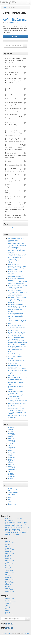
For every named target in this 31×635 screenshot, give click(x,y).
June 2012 (10, 471)
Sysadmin (10, 502)
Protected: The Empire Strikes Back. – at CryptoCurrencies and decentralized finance (17, 287)
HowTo (9, 490)
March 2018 (11, 433)
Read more (16, 36)
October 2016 (11, 442)
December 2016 (12, 440)
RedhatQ (10, 497)
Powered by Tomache (7, 633)
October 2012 (11, 468)
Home (4, 7)
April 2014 (10, 455)
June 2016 (10, 445)
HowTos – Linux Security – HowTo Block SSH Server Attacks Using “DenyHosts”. (17, 250)
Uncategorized (12, 504)
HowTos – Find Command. (15, 19)
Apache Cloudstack (13, 240)
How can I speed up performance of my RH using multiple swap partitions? (17, 379)
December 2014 (12, 450)
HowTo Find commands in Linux (16, 355)
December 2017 (12, 436)
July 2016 (10, 443)
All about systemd (12, 363)
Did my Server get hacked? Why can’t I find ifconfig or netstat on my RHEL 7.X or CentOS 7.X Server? (17, 342)
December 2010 (12, 478)
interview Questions (13, 492)
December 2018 (12, 429)
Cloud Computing (12, 489)
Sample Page (11, 228)
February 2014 (11, 457)
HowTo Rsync (11, 353)
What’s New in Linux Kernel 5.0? (16, 238)
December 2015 (12, 447)
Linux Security (11, 494)
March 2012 (11, 475)
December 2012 (12, 466)
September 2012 (12, 469)
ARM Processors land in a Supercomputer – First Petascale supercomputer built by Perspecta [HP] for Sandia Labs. (17, 524)
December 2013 (12, 459)
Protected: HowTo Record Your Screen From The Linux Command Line (17, 327)
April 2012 (10, 473)
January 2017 (11, 438)
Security (10, 501)
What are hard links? (13, 330)
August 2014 (11, 452)
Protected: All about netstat (15, 386)
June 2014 (10, 454)
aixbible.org (26, 633)
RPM (9, 499)
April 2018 (10, 431)
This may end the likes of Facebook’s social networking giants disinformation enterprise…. (17, 292)
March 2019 (11, 428)
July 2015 (10, 449)
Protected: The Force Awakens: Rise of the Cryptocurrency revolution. (16, 309)
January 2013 (11, 464)
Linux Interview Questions (14, 335)
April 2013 (10, 462)
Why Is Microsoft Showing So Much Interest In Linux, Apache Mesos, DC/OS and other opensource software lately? (17, 532)
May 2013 (10, 461)
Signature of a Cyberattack (15, 295)
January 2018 (11, 435)
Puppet (10, 323)
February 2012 (11, 476)
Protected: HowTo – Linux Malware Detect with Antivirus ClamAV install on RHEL (17, 370)
